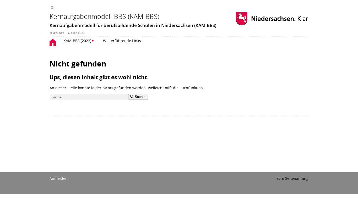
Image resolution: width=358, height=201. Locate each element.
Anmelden (59, 178)
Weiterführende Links (122, 40)
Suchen (140, 97)
